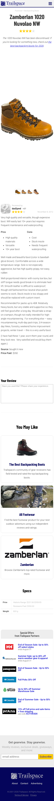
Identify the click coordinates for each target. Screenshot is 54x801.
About (15, 783)
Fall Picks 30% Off (27, 679)
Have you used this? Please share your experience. (25, 386)
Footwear (18, 11)
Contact (24, 783)
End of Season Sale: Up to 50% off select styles (33, 645)
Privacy (33, 795)
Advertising (36, 783)
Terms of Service (22, 795)
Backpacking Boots (31, 11)
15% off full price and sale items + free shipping (34, 710)
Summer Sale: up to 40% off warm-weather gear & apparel (33, 657)
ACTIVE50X (32, 713)
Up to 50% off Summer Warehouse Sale (29, 690)
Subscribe (46, 756)
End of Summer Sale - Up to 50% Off (34, 700)
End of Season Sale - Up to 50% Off (33, 669)
